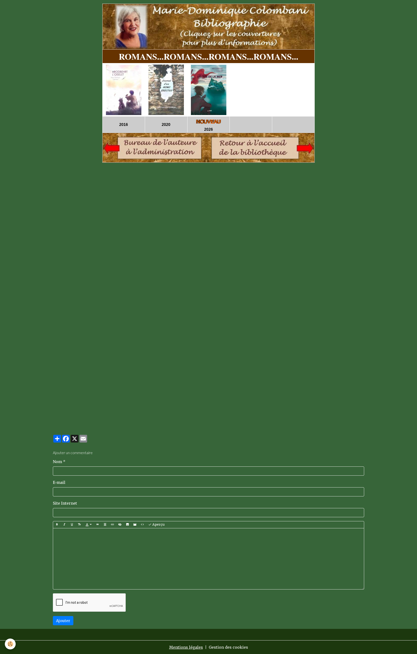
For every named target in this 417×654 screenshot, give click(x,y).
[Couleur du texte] (88, 524)
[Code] (142, 524)
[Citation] (97, 524)
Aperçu (158, 524)
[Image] (127, 524)
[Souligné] (72, 524)
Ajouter (63, 620)
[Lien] (112, 524)
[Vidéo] (135, 524)
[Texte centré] (105, 524)
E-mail (59, 482)
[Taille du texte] (79, 524)
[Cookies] (10, 644)
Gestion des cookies (228, 647)
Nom (57, 461)
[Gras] (57, 524)
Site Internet (65, 503)
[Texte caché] (120, 524)
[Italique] (64, 524)
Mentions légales (186, 647)
